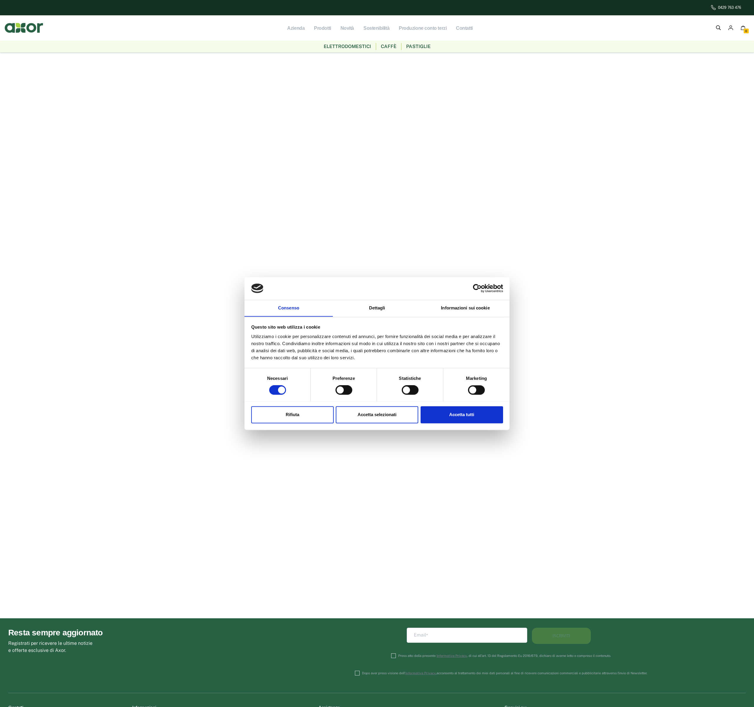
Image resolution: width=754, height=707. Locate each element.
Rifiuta (292, 414)
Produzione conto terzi (423, 28)
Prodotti (322, 28)
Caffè (388, 46)
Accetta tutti (461, 414)
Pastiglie (418, 46)
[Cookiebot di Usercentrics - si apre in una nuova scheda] (477, 288)
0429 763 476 (729, 7)
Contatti (464, 28)
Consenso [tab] (288, 307)
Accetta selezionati (377, 414)
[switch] (343, 390)
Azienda (296, 28)
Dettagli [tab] (377, 307)
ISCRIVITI (561, 636)
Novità (347, 28)
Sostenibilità (376, 28)
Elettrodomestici (347, 46)
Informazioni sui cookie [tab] (465, 307)
